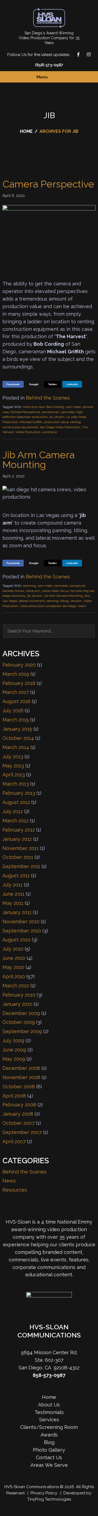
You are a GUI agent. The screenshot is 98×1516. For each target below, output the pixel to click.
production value (56, 422)
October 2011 (17, 857)
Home (49, 1397)
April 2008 (14, 1096)
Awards (49, 1435)
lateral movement (32, 601)
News (9, 1181)
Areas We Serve (49, 1465)
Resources (14, 1190)
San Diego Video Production (60, 427)
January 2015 (17, 729)
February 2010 (18, 995)
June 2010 (13, 958)
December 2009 (21, 1013)
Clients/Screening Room (49, 1427)
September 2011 (21, 866)
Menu (42, 77)
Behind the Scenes (48, 398)
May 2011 (12, 903)
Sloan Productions (49, 18)
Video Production (28, 432)
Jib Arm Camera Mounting (38, 459)
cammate (68, 412)
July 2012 (12, 811)
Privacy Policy (43, 1493)
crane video (50, 591)
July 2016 (12, 710)
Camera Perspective (48, 184)
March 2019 (15, 674)
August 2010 (16, 939)
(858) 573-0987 (49, 64)
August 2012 (16, 802)
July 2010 (12, 949)
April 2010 (13, 976)
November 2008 (21, 1077)
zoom (82, 606)
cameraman (50, 412)
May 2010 (13, 967)
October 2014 (18, 738)
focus (64, 591)
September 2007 (22, 1132)
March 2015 (15, 720)
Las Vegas (9, 601)
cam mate (73, 407)
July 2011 (12, 885)
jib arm (59, 417)
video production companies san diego (48, 606)
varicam (76, 601)
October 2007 (18, 1123)
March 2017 (15, 692)
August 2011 (16, 875)
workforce (49, 432)
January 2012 (17, 839)
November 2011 (20, 848)
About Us (49, 1405)
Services (49, 1419)
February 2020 (19, 665)
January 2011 (17, 912)
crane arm (33, 591)
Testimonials (49, 1412)
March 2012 (15, 820)
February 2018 (18, 683)
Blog (49, 1442)
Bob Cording (55, 407)
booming (29, 586)
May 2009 (13, 1059)
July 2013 (12, 756)
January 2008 (17, 1114)
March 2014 (15, 747)
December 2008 (21, 1068)
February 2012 (18, 830)
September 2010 (21, 931)
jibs (87, 596)
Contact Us (91, 758)
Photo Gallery (49, 1450)
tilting (64, 601)
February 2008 (19, 1105)
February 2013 (18, 793)
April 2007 (14, 1141)
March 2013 (15, 784)
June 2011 (13, 894)
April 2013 (13, 774)
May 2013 (13, 766)
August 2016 (16, 701)
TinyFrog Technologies (49, 1499)
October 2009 (18, 1022)
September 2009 (22, 1031)
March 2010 (15, 985)
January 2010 (17, 1004)
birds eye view (34, 407)
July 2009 (13, 1040)
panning (53, 601)
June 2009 (14, 1050)
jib (51, 417)
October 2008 (18, 1086)
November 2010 (20, 921)
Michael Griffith (31, 422)
